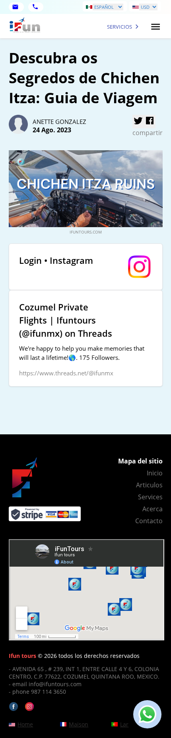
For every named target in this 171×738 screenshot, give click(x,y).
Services (150, 497)
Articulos (149, 485)
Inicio (155, 473)
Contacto (149, 520)
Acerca (152, 508)
